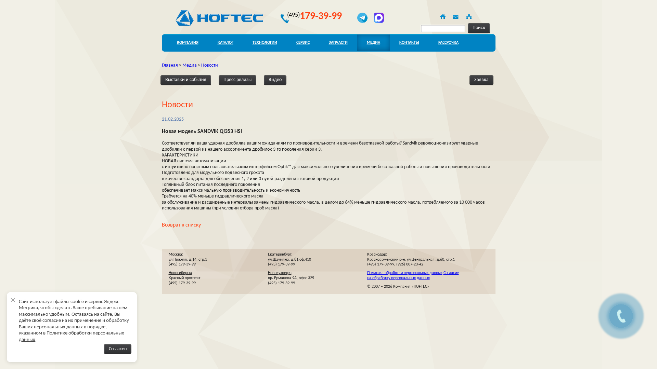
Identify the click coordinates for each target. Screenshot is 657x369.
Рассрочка (448, 43)
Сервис (303, 43)
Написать (455, 17)
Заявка (481, 79)
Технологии (265, 43)
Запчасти (338, 43)
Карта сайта (468, 17)
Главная (442, 17)
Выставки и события (185, 79)
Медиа (373, 43)
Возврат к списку (181, 225)
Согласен (118, 349)
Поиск (479, 27)
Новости (209, 65)
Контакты (409, 43)
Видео (275, 79)
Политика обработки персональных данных (404, 273)
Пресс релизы (237, 79)
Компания (187, 43)
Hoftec (219, 18)
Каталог (225, 43)
